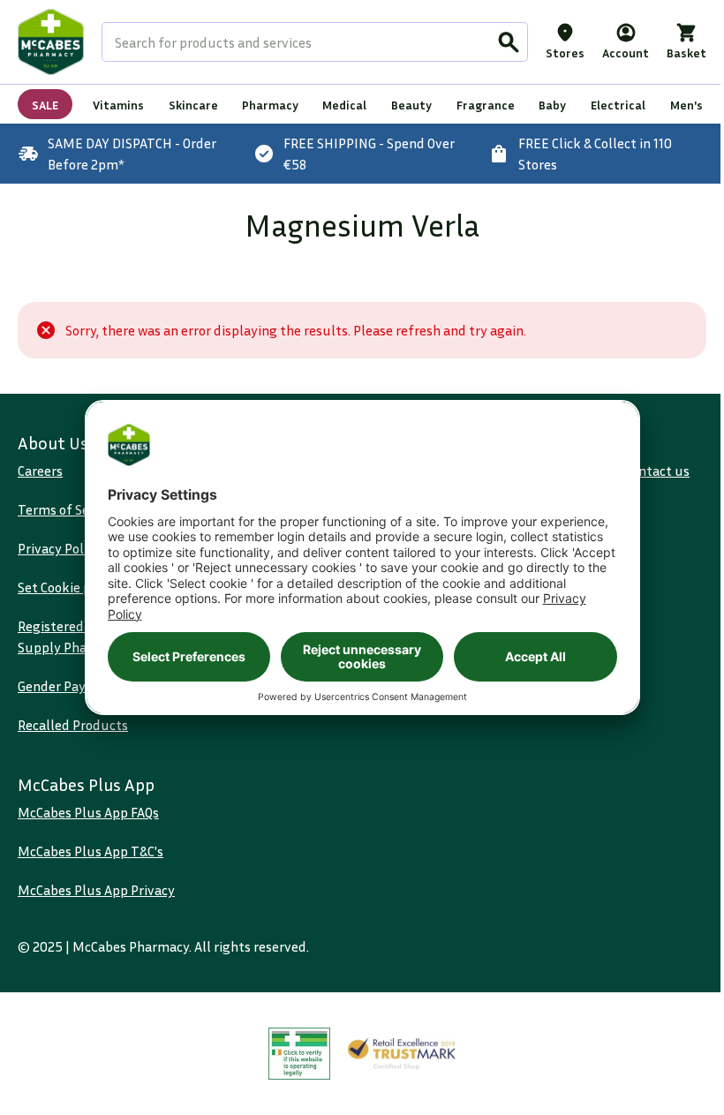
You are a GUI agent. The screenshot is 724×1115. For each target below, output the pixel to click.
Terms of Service (68, 509)
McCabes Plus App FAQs (88, 812)
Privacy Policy (59, 548)
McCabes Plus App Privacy (96, 890)
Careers (40, 470)
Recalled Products (73, 725)
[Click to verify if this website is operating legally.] (299, 1054)
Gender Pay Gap (64, 686)
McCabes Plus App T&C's (90, 851)
